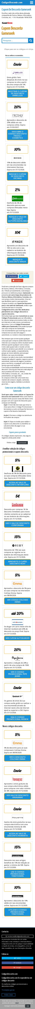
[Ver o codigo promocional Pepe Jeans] (17, 658)
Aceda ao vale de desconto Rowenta (17, 834)
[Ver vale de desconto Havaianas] (17, 779)
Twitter (18, 958)
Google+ (18, 280)
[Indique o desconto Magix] (17, 241)
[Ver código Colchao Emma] (17, 584)
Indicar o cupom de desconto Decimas (17, 176)
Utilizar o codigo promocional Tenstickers (17, 912)
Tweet (25, 276)
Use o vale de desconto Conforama (17, 524)
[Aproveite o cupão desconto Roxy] (17, 545)
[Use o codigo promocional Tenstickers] (17, 856)
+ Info (14, 17)
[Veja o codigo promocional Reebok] (17, 696)
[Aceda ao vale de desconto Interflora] (17, 469)
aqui (16, 1003)
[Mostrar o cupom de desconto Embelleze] (17, 73)
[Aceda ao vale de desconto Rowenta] (17, 818)
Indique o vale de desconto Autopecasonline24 (18, 219)
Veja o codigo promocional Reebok (17, 718)
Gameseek (22, 443)
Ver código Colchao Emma (17, 601)
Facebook (12, 276)
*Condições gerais (8, 990)
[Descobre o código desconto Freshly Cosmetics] (17, 116)
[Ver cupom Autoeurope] (17, 622)
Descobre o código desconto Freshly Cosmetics (17, 134)
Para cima (8, 995)
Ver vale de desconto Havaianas (17, 796)
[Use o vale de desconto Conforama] (17, 505)
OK (28, 1006)
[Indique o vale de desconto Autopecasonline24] (17, 198)
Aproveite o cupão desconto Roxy (17, 562)
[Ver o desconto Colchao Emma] (17, 743)
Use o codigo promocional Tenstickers (17, 874)
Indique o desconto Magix (17, 260)
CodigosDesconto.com (12, 2)
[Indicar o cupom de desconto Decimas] (17, 158)
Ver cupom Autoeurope (17, 638)
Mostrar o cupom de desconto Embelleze (17, 93)
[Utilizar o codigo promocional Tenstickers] (17, 896)
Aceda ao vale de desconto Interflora (17, 483)
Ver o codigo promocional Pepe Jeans (17, 674)
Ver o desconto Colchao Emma (17, 758)
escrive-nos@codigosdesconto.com (18, 936)
